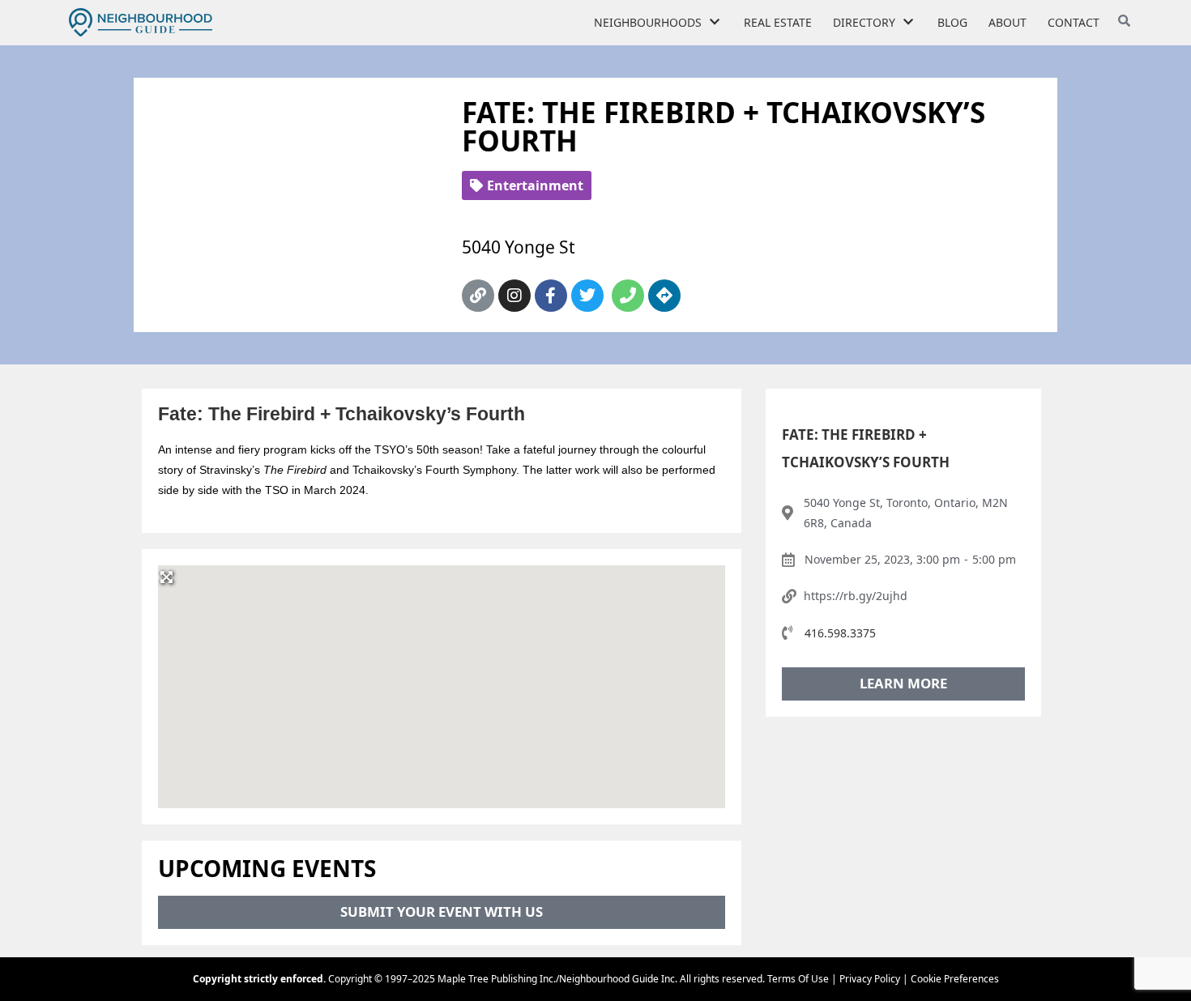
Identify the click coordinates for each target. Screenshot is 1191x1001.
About (1007, 22)
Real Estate (778, 22)
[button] (441, 677)
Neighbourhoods (648, 22)
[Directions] (664, 295)
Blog (952, 22)
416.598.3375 (840, 633)
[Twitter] (587, 295)
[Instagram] (514, 295)
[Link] (478, 295)
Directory (864, 22)
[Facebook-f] (551, 295)
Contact (1073, 22)
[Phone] (628, 295)
